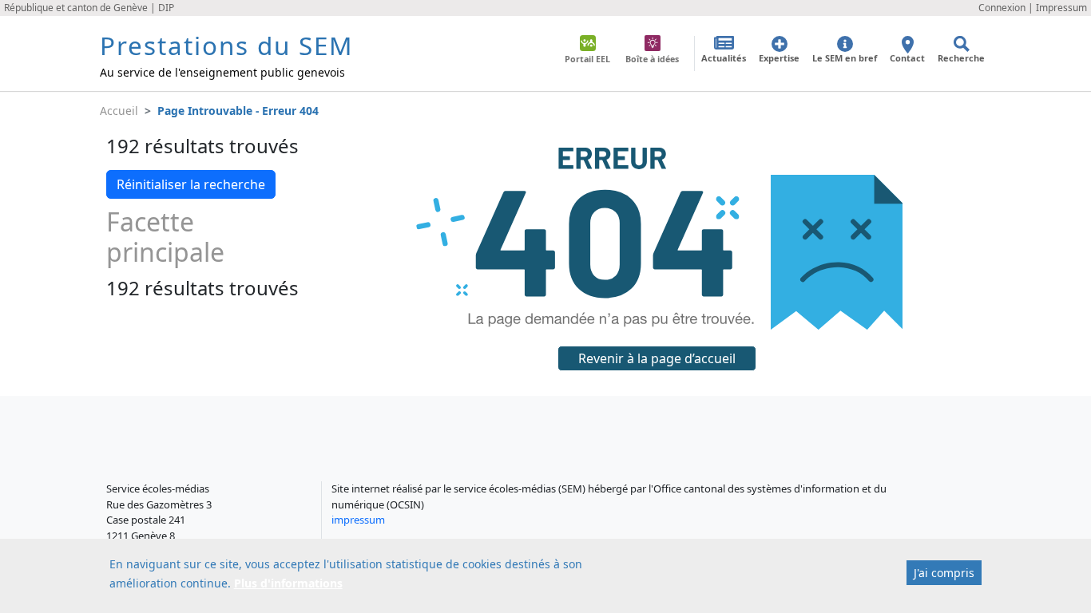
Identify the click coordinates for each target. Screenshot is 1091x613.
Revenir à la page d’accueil (657, 358)
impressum (358, 519)
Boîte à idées (652, 59)
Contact (907, 58)
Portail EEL (587, 59)
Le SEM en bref (844, 58)
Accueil (119, 110)
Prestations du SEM (226, 45)
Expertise (779, 58)
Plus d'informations (288, 583)
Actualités (723, 58)
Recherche (961, 58)
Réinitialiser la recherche (191, 184)
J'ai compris (944, 572)
